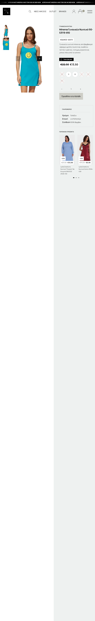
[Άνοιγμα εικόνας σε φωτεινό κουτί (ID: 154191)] (28, 59)
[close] (89, 12)
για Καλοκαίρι (75, 119)
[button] (18, 58)
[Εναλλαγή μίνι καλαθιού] (80, 11)
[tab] (73, 177)
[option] (68, 74)
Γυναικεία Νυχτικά (65, 26)
